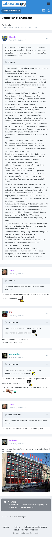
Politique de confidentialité (35, 527)
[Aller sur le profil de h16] (4, 314)
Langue (6, 527)
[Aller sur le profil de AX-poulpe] (4, 355)
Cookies (34, 530)
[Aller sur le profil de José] (4, 272)
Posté (17, 40)
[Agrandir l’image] (21, 299)
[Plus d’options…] (47, 38)
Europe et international (27, 27)
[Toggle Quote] (6, 62)
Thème (16, 527)
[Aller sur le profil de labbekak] (4, 442)
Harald (8, 25)
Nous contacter (21, 530)
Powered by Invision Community (26, 533)
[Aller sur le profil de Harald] (4, 38)
